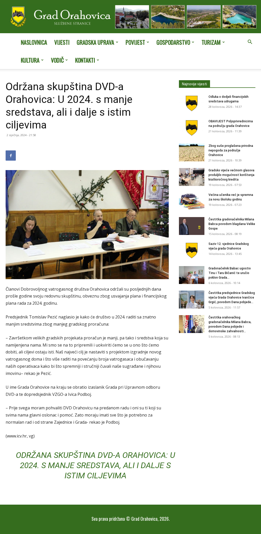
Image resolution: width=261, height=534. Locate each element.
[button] (250, 42)
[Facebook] (11, 155)
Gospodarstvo (173, 42)
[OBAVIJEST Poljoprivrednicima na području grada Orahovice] (191, 128)
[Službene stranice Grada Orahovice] (130, 17)
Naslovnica (34, 42)
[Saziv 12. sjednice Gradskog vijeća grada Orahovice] (191, 250)
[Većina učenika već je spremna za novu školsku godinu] (191, 201)
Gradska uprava (95, 42)
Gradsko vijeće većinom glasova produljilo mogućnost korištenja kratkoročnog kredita (231, 175)
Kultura (30, 60)
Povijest (135, 42)
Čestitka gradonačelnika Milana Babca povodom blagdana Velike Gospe (231, 224)
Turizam (211, 42)
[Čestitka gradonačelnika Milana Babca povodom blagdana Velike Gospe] (191, 226)
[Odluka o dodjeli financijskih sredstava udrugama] (191, 103)
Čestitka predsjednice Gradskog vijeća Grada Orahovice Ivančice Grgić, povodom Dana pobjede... (231, 297)
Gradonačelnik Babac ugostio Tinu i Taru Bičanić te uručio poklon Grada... (229, 273)
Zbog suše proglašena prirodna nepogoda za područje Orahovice (230, 150)
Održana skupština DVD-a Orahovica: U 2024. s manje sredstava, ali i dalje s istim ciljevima (95, 465)
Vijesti (62, 42)
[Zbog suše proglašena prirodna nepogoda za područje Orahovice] (191, 152)
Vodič (57, 60)
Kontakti (85, 60)
